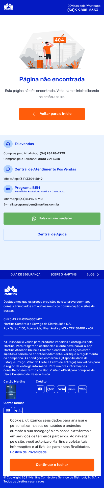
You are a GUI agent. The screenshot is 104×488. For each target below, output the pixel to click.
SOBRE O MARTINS (63, 274)
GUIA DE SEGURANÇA (25, 274)
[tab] (25, 274)
